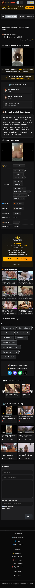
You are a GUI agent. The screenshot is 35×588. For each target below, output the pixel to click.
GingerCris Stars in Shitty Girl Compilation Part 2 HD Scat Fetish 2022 (25, 281)
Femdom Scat (18, 178)
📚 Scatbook (17, 208)
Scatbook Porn (18, 198)
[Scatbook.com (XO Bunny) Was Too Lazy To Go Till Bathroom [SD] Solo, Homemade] (9, 305)
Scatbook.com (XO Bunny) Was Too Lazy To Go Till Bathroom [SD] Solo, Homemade (8, 311)
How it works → (17, 264)
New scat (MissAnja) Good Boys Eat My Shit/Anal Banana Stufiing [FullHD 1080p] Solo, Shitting (8, 296)
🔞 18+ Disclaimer (18, 560)
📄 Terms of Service (17, 556)
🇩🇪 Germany (17, 203)
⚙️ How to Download (17, 537)
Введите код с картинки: (9, 500)
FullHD (16, 213)
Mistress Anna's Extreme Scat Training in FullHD (26, 417)
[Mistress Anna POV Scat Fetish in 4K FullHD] (9, 429)
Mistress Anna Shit (19, 195)
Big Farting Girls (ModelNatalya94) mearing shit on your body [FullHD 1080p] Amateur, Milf (25, 311)
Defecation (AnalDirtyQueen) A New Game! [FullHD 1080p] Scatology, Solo (8, 281)
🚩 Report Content (17, 567)
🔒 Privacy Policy (17, 553)
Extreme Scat (17, 171)
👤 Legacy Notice (17, 544)
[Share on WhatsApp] (20, 373)
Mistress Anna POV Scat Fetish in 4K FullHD (9, 436)
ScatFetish (17, 184)
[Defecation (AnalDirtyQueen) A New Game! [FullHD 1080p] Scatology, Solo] (9, 275)
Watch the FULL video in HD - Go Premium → (18, 71)
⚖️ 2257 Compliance (17, 563)
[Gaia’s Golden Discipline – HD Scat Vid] (26, 429)
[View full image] (17, 152)
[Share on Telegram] (10, 373)
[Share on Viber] (15, 373)
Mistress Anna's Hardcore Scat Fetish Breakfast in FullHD (8, 417)
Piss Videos (17, 174)
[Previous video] (3, 391)
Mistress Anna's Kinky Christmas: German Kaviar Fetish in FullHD (8, 454)
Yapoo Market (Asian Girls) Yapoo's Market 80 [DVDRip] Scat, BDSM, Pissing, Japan (12, 397)
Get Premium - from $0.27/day (17, 259)
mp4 (15, 222)
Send (28, 516)
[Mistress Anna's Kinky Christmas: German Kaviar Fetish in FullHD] (9, 447)
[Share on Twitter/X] (25, 373)
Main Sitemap (17, 575)
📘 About (17, 541)
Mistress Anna (18, 166)
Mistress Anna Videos (20, 191)
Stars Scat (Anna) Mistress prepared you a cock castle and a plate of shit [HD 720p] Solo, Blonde (26, 454)
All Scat (21, 16)
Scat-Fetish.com (11, 16)
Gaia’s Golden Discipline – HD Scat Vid (25, 436)
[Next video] (31, 391)
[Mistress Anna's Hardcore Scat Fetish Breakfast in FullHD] (9, 410)
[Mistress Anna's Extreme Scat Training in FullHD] (26, 410)
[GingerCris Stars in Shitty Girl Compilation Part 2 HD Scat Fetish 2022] (25, 275)
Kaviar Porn (17, 181)
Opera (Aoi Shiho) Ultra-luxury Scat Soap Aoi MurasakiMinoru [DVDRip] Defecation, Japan (25, 296)
